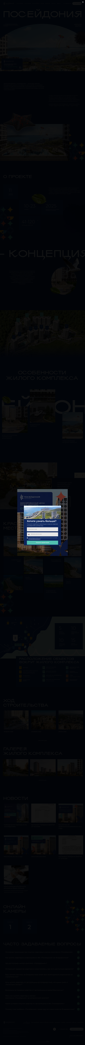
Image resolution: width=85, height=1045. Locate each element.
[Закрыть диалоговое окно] (82, 2)
